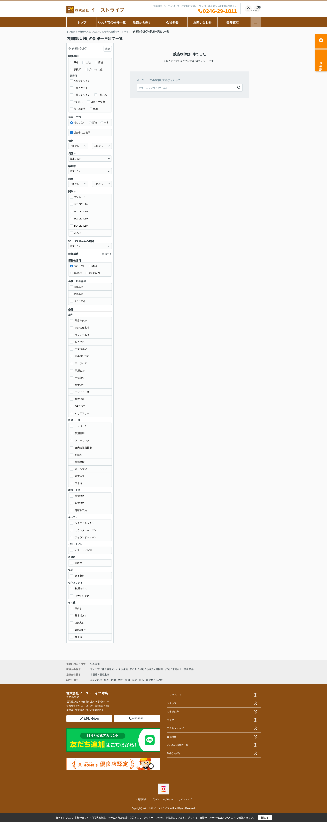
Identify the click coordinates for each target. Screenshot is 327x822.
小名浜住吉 (122, 669)
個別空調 (79, 433)
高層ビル (79, 370)
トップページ (174, 695)
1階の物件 (80, 629)
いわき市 (95, 664)
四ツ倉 (149, 679)
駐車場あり (81, 615)
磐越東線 (104, 674)
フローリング (82, 440)
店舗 (100, 62)
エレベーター (82, 426)
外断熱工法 (81, 510)
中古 (106, 122)
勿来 (141, 679)
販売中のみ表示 (82, 132)
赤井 (120, 679)
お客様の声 (173, 711)
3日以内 (78, 273)
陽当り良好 (81, 320)
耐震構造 (79, 503)
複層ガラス (81, 588)
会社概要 (172, 22)
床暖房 (78, 563)
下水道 (78, 483)
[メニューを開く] (255, 22)
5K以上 (77, 233)
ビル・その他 (95, 69)
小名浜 (150, 669)
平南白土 (177, 669)
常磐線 (94, 674)
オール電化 (81, 469)
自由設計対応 (82, 356)
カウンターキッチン (85, 530)
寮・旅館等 (79, 108)
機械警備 (79, 462)
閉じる (264, 817)
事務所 (77, 69)
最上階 (78, 637)
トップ (81, 22)
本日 (94, 266)
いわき (98, 679)
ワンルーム (79, 197)
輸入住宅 (79, 342)
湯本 (106, 679)
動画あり (78, 294)
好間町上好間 (163, 669)
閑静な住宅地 (82, 327)
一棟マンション (82, 94)
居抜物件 (79, 399)
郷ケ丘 (134, 669)
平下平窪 (100, 669)
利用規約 (142, 799)
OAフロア (80, 406)
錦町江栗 (189, 669)
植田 (127, 679)
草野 (134, 679)
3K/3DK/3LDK (81, 218)
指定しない (79, 122)
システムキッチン (84, 523)
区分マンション (82, 80)
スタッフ (171, 703)
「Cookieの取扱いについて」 (220, 818)
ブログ (170, 720)
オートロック (82, 595)
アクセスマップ (175, 728)
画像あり (78, 286)
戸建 (76, 62)
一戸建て (78, 101)
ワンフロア (81, 363)
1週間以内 (94, 273)
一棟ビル (102, 94)
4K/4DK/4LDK (81, 225)
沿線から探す (142, 22)
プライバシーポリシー (162, 799)
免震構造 (79, 496)
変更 (107, 48)
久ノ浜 (159, 679)
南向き (78, 608)
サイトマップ (185, 799)
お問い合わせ (202, 22)
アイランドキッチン (85, 537)
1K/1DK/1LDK (81, 204)
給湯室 (78, 454)
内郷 (113, 679)
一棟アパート (81, 87)
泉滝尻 (110, 669)
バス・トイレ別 (83, 550)
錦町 (142, 669)
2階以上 (79, 622)
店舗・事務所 (98, 101)
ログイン (248, 10)
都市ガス (79, 476)
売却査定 (233, 22)
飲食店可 (79, 384)
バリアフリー (82, 413)
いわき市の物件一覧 (112, 22)
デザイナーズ (82, 392)
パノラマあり (81, 301)
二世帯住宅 (81, 349)
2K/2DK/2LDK (81, 211)
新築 (94, 122)
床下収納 (79, 575)
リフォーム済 (82, 334)
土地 (88, 62)
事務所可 (79, 377)
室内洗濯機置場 (83, 447)
